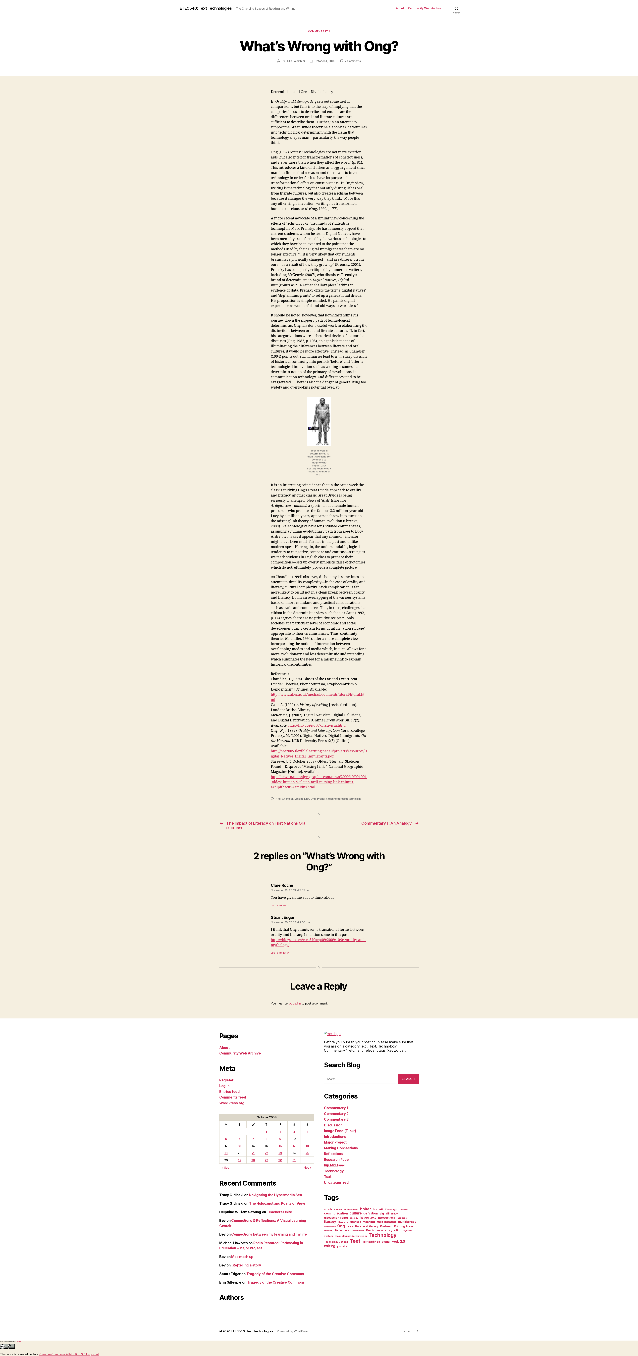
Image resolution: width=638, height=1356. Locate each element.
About (400, 8)
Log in (224, 1086)
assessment (351, 1209)
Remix (370, 1230)
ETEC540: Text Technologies (205, 8)
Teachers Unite (279, 1212)
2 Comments (353, 61)
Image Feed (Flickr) (340, 1131)
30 (280, 1160)
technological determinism (344, 798)
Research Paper (337, 1159)
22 (266, 1153)
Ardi (278, 798)
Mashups (355, 1221)
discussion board (336, 1217)
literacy (330, 1222)
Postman (386, 1226)
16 (280, 1146)
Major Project (335, 1142)
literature (343, 1222)
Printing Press (404, 1226)
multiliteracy (407, 1221)
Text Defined (371, 1241)
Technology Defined (336, 1241)
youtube (342, 1246)
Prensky (322, 798)
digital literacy (389, 1213)
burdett (378, 1209)
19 (225, 1153)
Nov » (308, 1167)
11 (307, 1139)
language (402, 1218)
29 (266, 1160)
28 (253, 1160)
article (328, 1209)
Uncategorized (336, 1182)
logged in (294, 1003)
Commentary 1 (319, 31)
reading (328, 1230)
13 (239, 1146)
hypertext (368, 1217)
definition (370, 1213)
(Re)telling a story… (247, 1265)
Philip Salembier (295, 61)
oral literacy (370, 1226)
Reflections (333, 1154)
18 (307, 1146)
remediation (358, 1230)
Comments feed (232, 1097)
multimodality (330, 1227)
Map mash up (242, 1257)
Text (327, 1177)
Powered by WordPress (293, 1331)
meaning (369, 1221)
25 (307, 1153)
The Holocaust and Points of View (277, 1203)
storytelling (393, 1230)
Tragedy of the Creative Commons (275, 1274)
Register (226, 1080)
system (328, 1236)
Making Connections (341, 1148)
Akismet (19, 1341)
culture (356, 1213)
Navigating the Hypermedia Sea (275, 1195)
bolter (365, 1209)
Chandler (287, 798)
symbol (407, 1230)
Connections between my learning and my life (269, 1234)
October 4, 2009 (325, 61)
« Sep (225, 1167)
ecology (354, 1218)
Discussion (333, 1125)
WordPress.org (232, 1103)
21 (253, 1153)
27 (239, 1160)
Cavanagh (391, 1209)
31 (294, 1160)
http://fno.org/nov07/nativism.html (317, 725)
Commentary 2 (336, 1114)
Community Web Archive (424, 8)
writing (329, 1246)
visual (386, 1241)
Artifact (338, 1209)
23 (280, 1153)
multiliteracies (386, 1221)
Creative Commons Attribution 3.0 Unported (69, 1354)
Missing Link (301, 798)
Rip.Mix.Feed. (335, 1165)
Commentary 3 (336, 1119)
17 (294, 1146)
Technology (334, 1171)
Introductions (335, 1137)
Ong (313, 798)
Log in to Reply (280, 905)
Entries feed (229, 1092)
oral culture (354, 1226)
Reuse (379, 1230)
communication (336, 1213)
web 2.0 (398, 1241)
